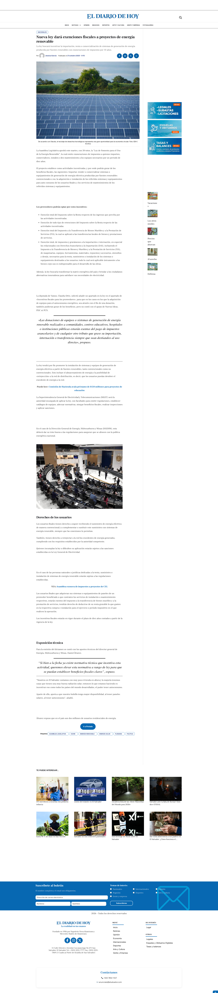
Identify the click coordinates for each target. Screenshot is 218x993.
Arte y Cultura (119, 949)
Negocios (116, 893)
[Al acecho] (152, 252)
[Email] (125, 55)
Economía (117, 938)
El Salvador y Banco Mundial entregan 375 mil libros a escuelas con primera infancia (52, 802)
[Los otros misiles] (152, 213)
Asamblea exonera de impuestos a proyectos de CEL (82, 586)
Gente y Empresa (120, 953)
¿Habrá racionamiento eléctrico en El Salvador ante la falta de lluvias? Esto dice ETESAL (165, 802)
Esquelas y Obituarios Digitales (159, 943)
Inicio (115, 927)
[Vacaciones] (152, 195)
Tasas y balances (153, 946)
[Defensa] (152, 266)
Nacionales (117, 889)
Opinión (161, 889)
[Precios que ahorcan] (152, 231)
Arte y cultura (164, 893)
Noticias (116, 931)
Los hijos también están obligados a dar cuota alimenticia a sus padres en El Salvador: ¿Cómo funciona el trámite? (165, 838)
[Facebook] (119, 55)
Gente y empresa (120, 896)
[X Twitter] (130, 55)
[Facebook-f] (67, 940)
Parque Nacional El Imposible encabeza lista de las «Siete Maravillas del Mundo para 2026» (128, 802)
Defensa (151, 274)
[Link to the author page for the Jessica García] (42, 55)
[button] (180, 17)
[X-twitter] (80, 940)
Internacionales (142, 889)
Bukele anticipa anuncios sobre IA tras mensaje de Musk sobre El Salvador (126, 837)
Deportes (139, 893)
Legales (149, 939)
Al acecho (152, 259)
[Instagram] (73, 940)
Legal (148, 927)
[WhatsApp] (136, 55)
